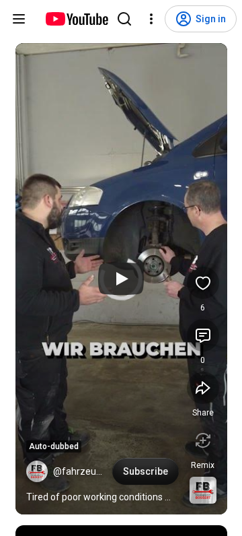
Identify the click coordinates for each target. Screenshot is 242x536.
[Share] (203, 388)
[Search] (124, 19)
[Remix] (203, 440)
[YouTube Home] (76, 19)
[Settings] (151, 19)
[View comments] (203, 335)
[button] (37, 471)
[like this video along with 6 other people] (203, 283)
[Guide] (19, 19)
